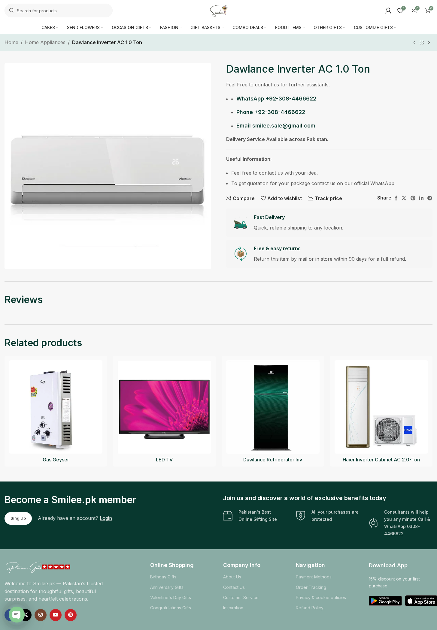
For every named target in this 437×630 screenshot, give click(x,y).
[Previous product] (414, 42)
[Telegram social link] (430, 198)
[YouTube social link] (56, 615)
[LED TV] (164, 407)
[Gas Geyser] (55, 407)
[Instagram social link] (41, 615)
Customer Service (241, 597)
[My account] (388, 10)
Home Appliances (45, 42)
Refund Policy (309, 607)
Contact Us (234, 587)
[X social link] (404, 198)
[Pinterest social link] (412, 198)
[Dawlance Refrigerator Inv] (273, 407)
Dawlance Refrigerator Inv (272, 460)
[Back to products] (421, 42)
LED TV (164, 460)
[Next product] (428, 42)
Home (11, 42)
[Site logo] (219, 10)
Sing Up (18, 518)
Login (106, 518)
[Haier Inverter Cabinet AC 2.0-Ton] (381, 407)
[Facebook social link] (396, 198)
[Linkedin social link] (421, 198)
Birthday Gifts (163, 576)
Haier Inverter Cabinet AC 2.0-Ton (381, 460)
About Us (232, 576)
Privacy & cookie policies (321, 597)
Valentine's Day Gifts (170, 597)
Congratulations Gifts (170, 607)
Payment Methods (314, 576)
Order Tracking (311, 587)
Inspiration (233, 607)
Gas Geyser (56, 460)
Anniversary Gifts (167, 587)
